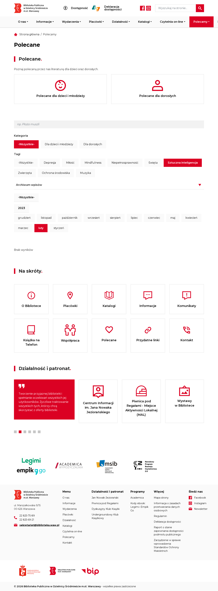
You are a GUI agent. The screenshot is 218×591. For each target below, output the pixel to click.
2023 (21, 208)
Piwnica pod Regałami (105, 503)
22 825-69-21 (26, 519)
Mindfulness (93, 162)
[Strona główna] (33, 8)
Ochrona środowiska (56, 173)
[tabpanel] (44, 399)
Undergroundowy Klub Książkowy (105, 516)
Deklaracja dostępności (113, 8)
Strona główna (29, 34)
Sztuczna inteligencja (183, 162)
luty (40, 228)
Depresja (50, 162)
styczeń (59, 228)
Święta (153, 162)
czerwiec (154, 217)
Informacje (44, 21)
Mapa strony (161, 497)
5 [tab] (34, 431)
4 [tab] (29, 431)
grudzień (24, 217)
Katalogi (144, 21)
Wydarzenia (70, 21)
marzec (23, 228)
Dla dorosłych (92, 144)
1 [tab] (15, 431)
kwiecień (191, 217)
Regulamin (160, 516)
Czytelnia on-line (171, 21)
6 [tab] (39, 431)
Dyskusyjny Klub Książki (106, 508)
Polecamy (200, 21)
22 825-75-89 (27, 515)
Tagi (17, 154)
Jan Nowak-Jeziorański (105, 497)
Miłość (70, 162)
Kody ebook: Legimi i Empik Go (139, 507)
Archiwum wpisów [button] (29, 184)
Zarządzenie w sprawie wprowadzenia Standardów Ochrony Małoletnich (167, 545)
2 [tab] (20, 431)
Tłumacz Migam (96, 8)
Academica (137, 497)
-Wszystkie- (26, 144)
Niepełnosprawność (125, 162)
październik (69, 217)
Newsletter (199, 508)
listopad (46, 217)
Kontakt (67, 542)
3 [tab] (25, 431)
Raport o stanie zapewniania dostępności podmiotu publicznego (168, 531)
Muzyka (85, 173)
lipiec (134, 217)
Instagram (148, 8)
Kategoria (21, 135)
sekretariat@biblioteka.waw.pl (39, 525)
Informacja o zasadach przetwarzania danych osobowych (167, 507)
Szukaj (200, 8)
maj (172, 217)
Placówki (95, 21)
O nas (22, 21)
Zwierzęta (25, 173)
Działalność (120, 21)
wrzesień (94, 217)
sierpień (115, 217)
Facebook (142, 8)
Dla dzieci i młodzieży (59, 144)
